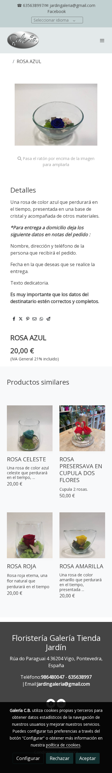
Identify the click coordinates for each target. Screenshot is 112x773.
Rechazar (59, 758)
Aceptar (87, 758)
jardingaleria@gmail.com (63, 684)
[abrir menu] (102, 40)
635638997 (80, 677)
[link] (23, 40)
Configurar (28, 758)
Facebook (56, 11)
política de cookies (63, 745)
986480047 (52, 677)
